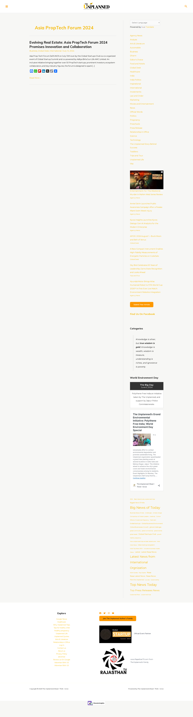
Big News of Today (145, 508)
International (55, 51)
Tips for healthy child (62, 628)
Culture (158, 516)
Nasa (149, 572)
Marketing (134, 100)
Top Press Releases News (144, 590)
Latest (137, 552)
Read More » (35, 77)
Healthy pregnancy (135, 538)
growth (159, 534)
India (132, 76)
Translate (150, 27)
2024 (131, 499)
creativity (152, 516)
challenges (148, 513)
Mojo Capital (142, 572)
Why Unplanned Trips (61, 625)
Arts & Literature (137, 44)
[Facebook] (100, 613)
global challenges (155, 527)
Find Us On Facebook (142, 314)
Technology (135, 140)
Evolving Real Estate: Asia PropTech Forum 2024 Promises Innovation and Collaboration (68, 44)
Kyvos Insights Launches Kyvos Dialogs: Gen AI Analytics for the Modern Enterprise (144, 223)
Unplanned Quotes (61, 636)
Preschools (135, 124)
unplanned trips (146, 594)
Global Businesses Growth (139, 527)
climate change (157, 513)
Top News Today (143, 585)
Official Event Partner (142, 634)
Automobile (135, 48)
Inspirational (135, 84)
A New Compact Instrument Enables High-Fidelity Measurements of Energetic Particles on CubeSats (146, 252)
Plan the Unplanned (137, 580)
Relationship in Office (139, 132)
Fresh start (153, 520)
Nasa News (151, 576)
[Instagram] (109, 613)
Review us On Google (61, 660)
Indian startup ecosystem (146, 545)
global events (158, 531)
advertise (61, 657)
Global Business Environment (152, 523)
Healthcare (135, 72)
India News (133, 545)
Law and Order (136, 96)
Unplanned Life (137, 160)
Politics (133, 116)
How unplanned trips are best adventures (143, 541)
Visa (131, 164)
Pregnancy (135, 120)
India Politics (135, 80)
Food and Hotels (137, 64)
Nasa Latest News (137, 576)
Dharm (133, 56)
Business (33, 51)
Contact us (61, 648)
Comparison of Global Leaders (139, 516)
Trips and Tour (136, 156)
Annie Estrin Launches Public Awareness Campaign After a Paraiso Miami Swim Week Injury (146, 207)
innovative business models (152, 548)
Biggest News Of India (137, 503)
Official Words (136, 112)
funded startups (135, 523)
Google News (61, 619)
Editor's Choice (136, 60)
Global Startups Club (147, 534)
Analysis (133, 40)
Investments (135, 92)
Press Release (136, 128)
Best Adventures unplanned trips (144, 499)
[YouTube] (113, 613)
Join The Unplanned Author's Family (118, 618)
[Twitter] (105, 613)
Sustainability (155, 580)
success (147, 580)
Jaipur (132, 552)
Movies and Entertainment (142, 104)
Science (133, 136)
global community (135, 531)
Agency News (136, 36)
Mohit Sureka (134, 572)
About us (61, 651)
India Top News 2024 (136, 548)
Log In (61, 645)
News (132, 108)
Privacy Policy (61, 654)
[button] (186, 6)
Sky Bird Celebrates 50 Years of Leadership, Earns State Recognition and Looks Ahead (146, 268)
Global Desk (43, 51)
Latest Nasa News (148, 552)
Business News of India (137, 513)
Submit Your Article (142, 305)
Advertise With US (62, 663)
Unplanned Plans (135, 594)
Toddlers (134, 152)
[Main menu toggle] (6, 6)
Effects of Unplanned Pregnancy (139, 520)
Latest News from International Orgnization (142, 562)
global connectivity (147, 531)
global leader (133, 534)
